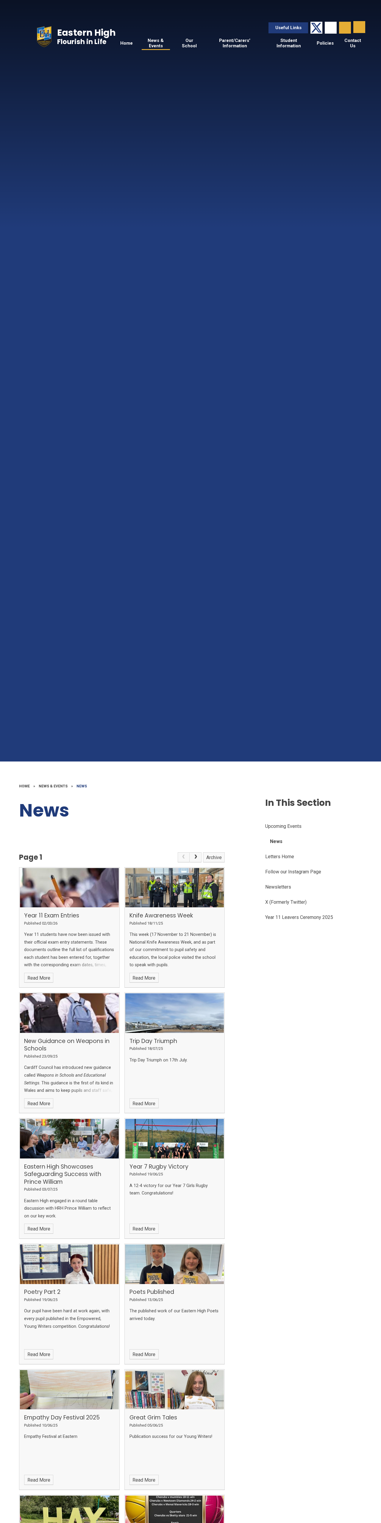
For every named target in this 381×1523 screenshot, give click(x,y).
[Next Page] (196, 857)
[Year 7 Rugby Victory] (174, 1138)
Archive (214, 857)
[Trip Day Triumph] (174, 1013)
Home (24, 786)
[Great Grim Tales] (174, 1390)
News (81, 786)
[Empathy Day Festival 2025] (69, 1390)
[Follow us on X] (316, 28)
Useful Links (288, 27)
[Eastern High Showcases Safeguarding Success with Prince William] (69, 1138)
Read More (38, 978)
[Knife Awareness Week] (174, 888)
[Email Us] (331, 28)
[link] (184, 857)
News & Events (53, 786)
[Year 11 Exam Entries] (69, 888)
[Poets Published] (174, 1264)
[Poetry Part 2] (69, 1264)
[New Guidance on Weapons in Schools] (69, 1013)
